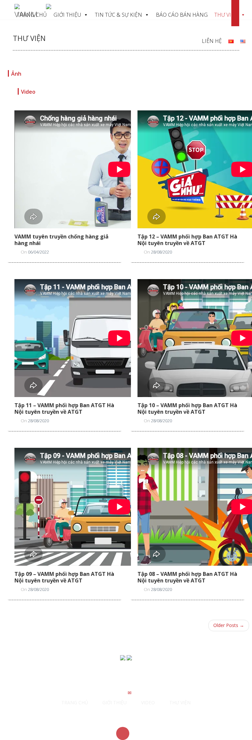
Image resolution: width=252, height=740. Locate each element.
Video (28, 91)
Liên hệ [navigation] (212, 41)
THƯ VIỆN (180, 702)
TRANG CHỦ (74, 702)
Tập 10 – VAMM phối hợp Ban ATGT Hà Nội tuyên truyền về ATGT (187, 408)
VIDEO (148, 702)
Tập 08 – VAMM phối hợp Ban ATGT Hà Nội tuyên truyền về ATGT (187, 577)
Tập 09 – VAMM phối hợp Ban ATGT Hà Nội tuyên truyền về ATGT (64, 577)
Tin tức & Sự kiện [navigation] (118, 14)
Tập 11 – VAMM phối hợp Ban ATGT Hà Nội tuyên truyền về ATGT (64, 408)
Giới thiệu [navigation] (67, 14)
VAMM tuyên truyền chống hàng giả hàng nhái (61, 240)
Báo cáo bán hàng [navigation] (182, 14)
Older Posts (228, 625)
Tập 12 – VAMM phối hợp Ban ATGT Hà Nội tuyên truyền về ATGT (187, 240)
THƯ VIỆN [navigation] (226, 14)
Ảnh (16, 73)
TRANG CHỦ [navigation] (32, 14)
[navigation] (231, 41)
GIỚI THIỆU (114, 702)
